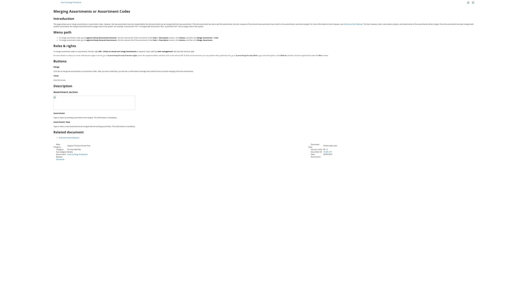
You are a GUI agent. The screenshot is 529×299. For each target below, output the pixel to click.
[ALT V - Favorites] (468, 2)
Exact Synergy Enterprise (71, 2)
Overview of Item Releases (353, 24)
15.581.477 (327, 152)
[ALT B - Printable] (473, 2)
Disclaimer (60, 159)
